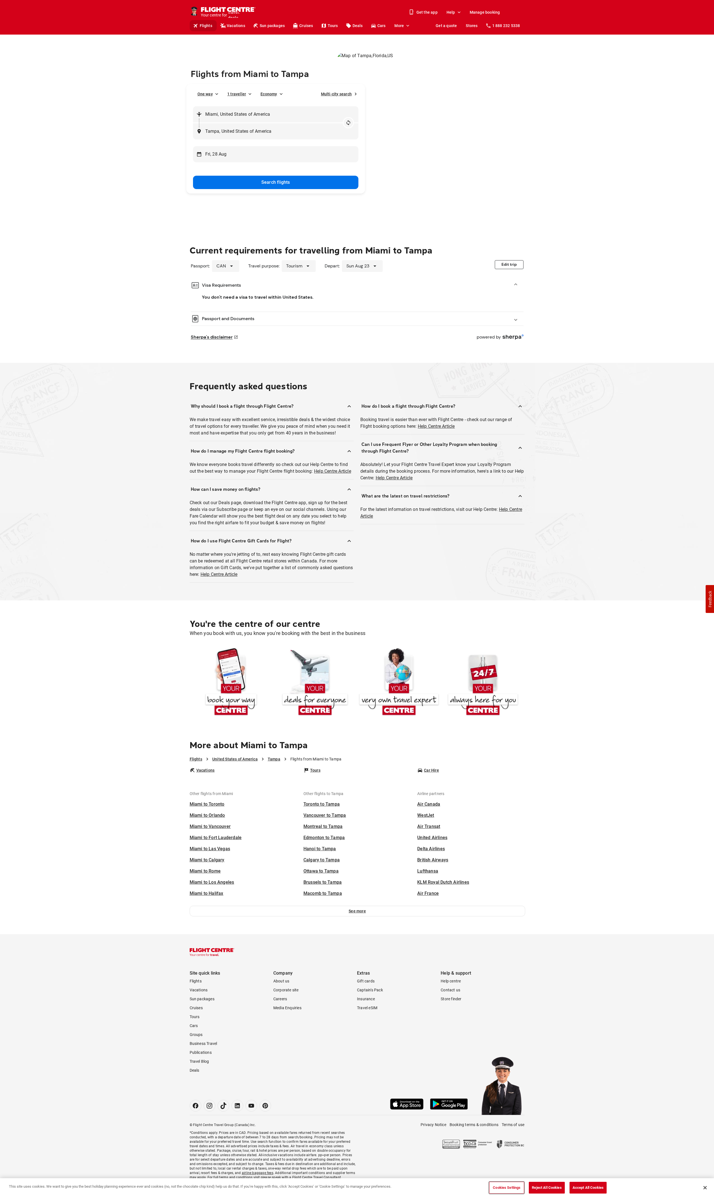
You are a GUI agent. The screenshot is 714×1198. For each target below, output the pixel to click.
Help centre (451, 981)
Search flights (275, 182)
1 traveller (236, 94)
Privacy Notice (433, 1124)
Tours (333, 25)
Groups (196, 1034)
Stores (471, 25)
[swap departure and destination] (348, 122)
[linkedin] (237, 1106)
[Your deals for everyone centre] (315, 683)
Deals (358, 25)
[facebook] (195, 1106)
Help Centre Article (332, 471)
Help (451, 12)
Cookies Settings (506, 1187)
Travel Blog (199, 1061)
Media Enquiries (287, 1008)
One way (205, 94)
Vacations (236, 25)
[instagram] (209, 1106)
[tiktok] (223, 1106)
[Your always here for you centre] (483, 683)
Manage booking (485, 12)
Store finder (451, 999)
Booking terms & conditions (474, 1124)
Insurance (366, 999)
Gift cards (366, 981)
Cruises (306, 25)
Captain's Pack (370, 990)
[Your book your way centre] (231, 683)
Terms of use (513, 1124)
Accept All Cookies (588, 1187)
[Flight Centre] (212, 952)
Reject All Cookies (546, 1187)
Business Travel (203, 1043)
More (399, 25)
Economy (268, 94)
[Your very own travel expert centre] (399, 683)
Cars (381, 25)
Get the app (427, 12)
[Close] (705, 1188)
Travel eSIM (367, 1008)
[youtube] (251, 1106)
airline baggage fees (257, 1173)
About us (281, 981)
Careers (280, 999)
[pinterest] (265, 1106)
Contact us (450, 990)
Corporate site (286, 990)
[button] (357, 911)
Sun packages (272, 25)
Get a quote (446, 25)
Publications (201, 1052)
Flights (206, 25)
